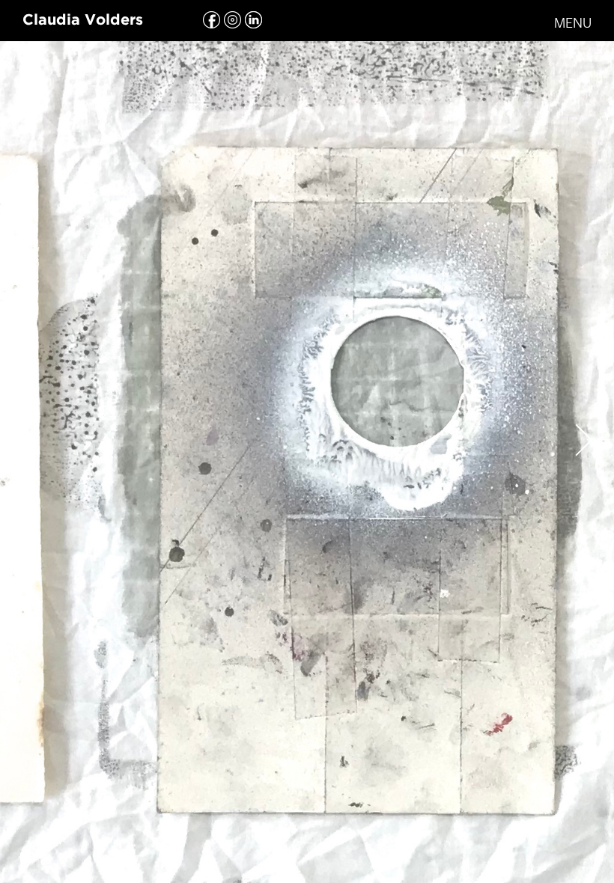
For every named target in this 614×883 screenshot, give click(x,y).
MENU (573, 22)
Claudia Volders (82, 20)
